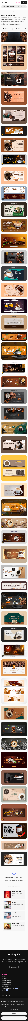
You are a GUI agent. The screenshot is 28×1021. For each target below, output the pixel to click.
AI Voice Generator (6, 984)
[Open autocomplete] (3, 6)
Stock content (5, 986)
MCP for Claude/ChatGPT (9, 988)
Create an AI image (7, 11)
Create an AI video (19, 11)
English (14, 967)
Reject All (14, 1013)
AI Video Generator (6, 982)
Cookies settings (14, 1009)
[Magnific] (14, 955)
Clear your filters (17, 880)
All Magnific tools (6, 996)
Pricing (18, 2)
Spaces (3, 976)
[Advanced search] (25, 28)
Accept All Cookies (14, 1018)
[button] (14, 967)
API (2, 992)
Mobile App (4, 994)
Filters (19, 28)
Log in (24, 2)
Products (4, 974)
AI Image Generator (6, 980)
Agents (5, 990)
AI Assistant (4, 978)
